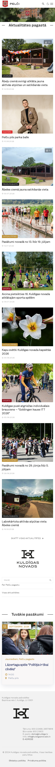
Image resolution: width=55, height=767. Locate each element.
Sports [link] (6, 289)
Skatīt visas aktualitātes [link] (26, 538)
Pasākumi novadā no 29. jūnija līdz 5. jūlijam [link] (25, 467)
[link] (20, 4)
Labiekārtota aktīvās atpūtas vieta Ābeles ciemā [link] (24, 523)
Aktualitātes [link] (9, 236)
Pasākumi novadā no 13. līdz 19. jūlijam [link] (26, 241)
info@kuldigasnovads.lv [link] (39, 736)
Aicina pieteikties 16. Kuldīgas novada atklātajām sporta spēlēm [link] (26, 295)
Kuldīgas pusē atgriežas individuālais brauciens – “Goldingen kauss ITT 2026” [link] (26, 409)
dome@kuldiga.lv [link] (39, 734)
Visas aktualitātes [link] (10, 592)
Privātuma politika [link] (37, 760)
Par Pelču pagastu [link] (11, 585)
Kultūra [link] (7, 132)
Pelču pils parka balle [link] (15, 137)
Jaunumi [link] (7, 76)
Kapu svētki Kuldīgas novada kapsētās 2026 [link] (26, 351)
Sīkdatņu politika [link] (17, 760)
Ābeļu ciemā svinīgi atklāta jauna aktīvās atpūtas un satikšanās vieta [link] (25, 83)
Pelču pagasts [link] (10, 184)
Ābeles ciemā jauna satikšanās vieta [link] (25, 189)
